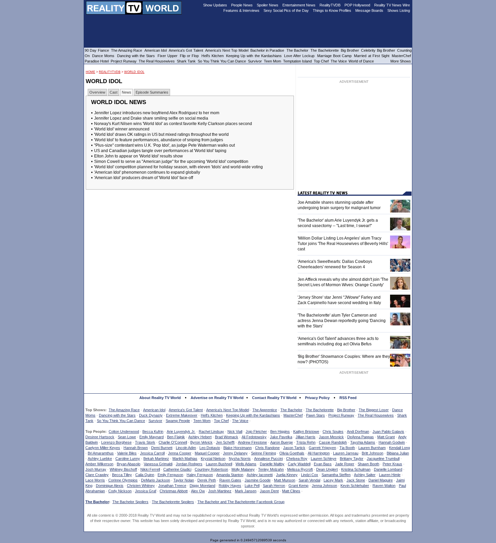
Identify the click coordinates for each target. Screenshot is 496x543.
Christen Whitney (141, 486)
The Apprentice (264, 410)
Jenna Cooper (179, 453)
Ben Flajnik (176, 437)
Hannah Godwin (392, 442)
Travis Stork (145, 442)
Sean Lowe (127, 437)
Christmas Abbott (174, 491)
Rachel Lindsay (211, 431)
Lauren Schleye (323, 458)
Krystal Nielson (213, 458)
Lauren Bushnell (219, 464)
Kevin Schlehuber (354, 486)
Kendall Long (399, 448)
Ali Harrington (319, 453)
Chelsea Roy (296, 458)
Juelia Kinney (287, 475)
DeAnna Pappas (360, 437)
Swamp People (178, 421)
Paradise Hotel (97, 61)
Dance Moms (103, 56)
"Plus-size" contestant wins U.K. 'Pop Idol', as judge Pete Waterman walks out (164, 145)
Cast (113, 92)
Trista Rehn (305, 442)
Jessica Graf (145, 491)
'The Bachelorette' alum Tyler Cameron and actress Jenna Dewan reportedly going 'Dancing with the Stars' (342, 320)
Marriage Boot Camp (334, 56)
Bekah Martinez (156, 458)
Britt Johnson (372, 453)
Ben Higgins (280, 431)
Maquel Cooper (207, 453)
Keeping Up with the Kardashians (253, 415)
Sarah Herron (274, 486)
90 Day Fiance (97, 50)
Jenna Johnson (324, 486)
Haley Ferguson (200, 475)
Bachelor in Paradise (267, 50)
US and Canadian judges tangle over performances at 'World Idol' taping (160, 150)
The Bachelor (291, 410)
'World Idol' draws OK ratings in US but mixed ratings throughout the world (161, 134)
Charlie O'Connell (173, 442)
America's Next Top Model (227, 410)
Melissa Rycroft (300, 469)
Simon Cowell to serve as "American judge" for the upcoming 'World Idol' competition (171, 161)
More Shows (400, 61)
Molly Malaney (243, 469)
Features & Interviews (241, 10)
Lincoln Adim (186, 448)
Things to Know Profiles (332, 10)
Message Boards (369, 10)
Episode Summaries (152, 92)
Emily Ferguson (170, 475)
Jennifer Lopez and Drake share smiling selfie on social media (151, 118)
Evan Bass (323, 464)
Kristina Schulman (355, 469)
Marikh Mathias (184, 458)
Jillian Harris (305, 437)
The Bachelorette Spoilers (173, 502)
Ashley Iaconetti (260, 475)
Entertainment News (298, 5)
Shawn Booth (368, 464)
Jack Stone (356, 480)
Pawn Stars (315, 415)
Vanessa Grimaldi (158, 464)
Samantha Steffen (336, 475)
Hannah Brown (135, 448)
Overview (97, 92)
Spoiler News (267, 5)
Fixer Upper (167, 56)
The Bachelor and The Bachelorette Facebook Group (240, 502)
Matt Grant (386, 437)
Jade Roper (344, 464)
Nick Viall (234, 431)
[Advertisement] (354, 137)
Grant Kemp (298, 486)
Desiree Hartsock (99, 437)
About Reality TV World (160, 398)
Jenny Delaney (235, 453)
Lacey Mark (333, 480)
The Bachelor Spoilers (130, 502)
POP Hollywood (357, 5)
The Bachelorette (320, 410)
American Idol (154, 410)
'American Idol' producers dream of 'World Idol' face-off (143, 177)
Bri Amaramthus (101, 453)
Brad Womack (226, 437)
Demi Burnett (161, 448)
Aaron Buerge (281, 442)
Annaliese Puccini (268, 458)
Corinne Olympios (123, 480)
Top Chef (221, 421)
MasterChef (293, 415)
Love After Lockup (299, 56)
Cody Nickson (120, 491)
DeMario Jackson (155, 480)
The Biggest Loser (374, 410)
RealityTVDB (109, 72)
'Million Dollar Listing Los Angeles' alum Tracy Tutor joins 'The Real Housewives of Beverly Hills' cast (343, 243)
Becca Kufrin (152, 431)
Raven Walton (384, 486)
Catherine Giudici (177, 469)
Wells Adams (246, 464)
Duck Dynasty (151, 415)
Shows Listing (398, 10)
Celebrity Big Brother (378, 50)
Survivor (155, 421)
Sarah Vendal (309, 480)
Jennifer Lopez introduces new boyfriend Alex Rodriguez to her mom (156, 112)
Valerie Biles (127, 453)
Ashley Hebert (200, 437)
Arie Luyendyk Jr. (181, 431)
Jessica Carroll (152, 453)
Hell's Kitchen (212, 415)
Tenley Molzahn (271, 469)
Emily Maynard (151, 437)
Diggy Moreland (202, 486)
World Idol (134, 72)
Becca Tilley (122, 475)
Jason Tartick (294, 448)
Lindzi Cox (309, 475)
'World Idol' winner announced (121, 129)
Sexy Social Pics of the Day (286, 10)
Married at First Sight (371, 56)
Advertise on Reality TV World (217, 398)
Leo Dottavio (209, 448)
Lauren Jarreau (345, 453)
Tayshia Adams (362, 442)
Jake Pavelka (281, 437)
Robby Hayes (230, 486)
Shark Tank (186, 61)
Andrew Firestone (252, 442)
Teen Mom (202, 421)
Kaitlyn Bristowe (306, 431)
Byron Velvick (201, 442)
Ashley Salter (365, 475)
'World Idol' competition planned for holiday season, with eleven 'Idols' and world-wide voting (178, 167)
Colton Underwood (124, 431)
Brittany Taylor (351, 458)
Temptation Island (297, 61)
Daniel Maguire (380, 480)
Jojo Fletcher (256, 431)
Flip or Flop (189, 56)
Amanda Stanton (229, 475)
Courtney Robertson (211, 469)
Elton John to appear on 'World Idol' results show (138, 156)
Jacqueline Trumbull (383, 458)
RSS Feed (348, 398)
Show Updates (215, 5)
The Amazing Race (124, 410)
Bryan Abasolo (128, 464)
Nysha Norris (240, 458)
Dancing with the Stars (117, 415)
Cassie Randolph (333, 442)
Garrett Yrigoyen (322, 448)
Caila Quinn (144, 475)
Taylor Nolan (183, 480)
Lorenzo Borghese (116, 442)
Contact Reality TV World (274, 398)
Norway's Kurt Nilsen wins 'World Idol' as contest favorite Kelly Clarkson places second (173, 123)
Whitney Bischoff (123, 469)
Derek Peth (206, 480)
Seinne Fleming (263, 453)
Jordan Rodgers (189, 464)
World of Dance (361, 61)
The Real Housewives (376, 415)
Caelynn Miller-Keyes (102, 448)
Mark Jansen (245, 491)
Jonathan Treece (172, 486)
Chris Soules (333, 431)
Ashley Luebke (100, 458)
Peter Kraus (392, 464)
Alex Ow (198, 491)
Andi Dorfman (358, 431)
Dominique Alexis (109, 486)
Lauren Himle (390, 475)
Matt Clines (291, 491)
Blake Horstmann (237, 448)
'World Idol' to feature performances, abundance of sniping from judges (158, 140)
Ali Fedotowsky (254, 437)
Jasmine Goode (258, 480)
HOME (90, 72)
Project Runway (341, 415)
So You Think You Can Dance (121, 421)
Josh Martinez (219, 491)
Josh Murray (95, 469)
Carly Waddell (299, 464)
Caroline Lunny (127, 458)
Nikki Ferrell (150, 469)
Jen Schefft (225, 442)
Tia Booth (347, 448)
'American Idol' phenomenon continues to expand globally (147, 172)
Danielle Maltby (272, 464)
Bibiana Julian (398, 453)
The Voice (240, 421)
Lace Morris (95, 480)
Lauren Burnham (372, 448)
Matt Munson (284, 480)
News (126, 92)
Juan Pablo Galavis (388, 431)
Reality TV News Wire (392, 5)
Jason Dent (269, 491)
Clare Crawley (97, 475)
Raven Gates (230, 480)
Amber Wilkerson (99, 464)
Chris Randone (267, 448)
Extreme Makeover (181, 415)
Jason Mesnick (331, 437)
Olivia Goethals (291, 453)
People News (242, 5)
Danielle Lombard (388, 469)
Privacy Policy (317, 398)
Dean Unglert (327, 469)
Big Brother (346, 410)
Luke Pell (252, 486)
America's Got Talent (186, 410)
